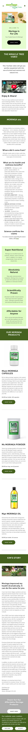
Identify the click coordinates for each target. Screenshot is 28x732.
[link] (14, 6)
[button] (3, 5)
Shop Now (14, 42)
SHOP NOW (8, 402)
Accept (20, 728)
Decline (7, 728)
